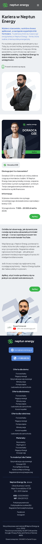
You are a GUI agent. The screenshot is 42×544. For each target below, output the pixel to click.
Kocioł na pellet (21, 409)
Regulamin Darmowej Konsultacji (21, 508)
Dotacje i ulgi (21, 453)
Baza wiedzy (21, 442)
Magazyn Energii (21, 450)
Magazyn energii (21, 376)
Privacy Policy (16, 533)
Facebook (21, 512)
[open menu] (38, 5)
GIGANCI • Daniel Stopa (27, 539)
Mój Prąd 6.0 (21, 445)
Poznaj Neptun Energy (21, 467)
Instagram (21, 515)
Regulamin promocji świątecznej (21, 472)
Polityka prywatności (21, 503)
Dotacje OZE (21, 464)
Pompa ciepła (21, 384)
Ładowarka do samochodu (21, 387)
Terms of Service (31, 533)
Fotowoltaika (21, 374)
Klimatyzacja (21, 382)
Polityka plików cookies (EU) (21, 505)
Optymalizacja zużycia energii (21, 379)
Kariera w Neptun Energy (21, 469)
